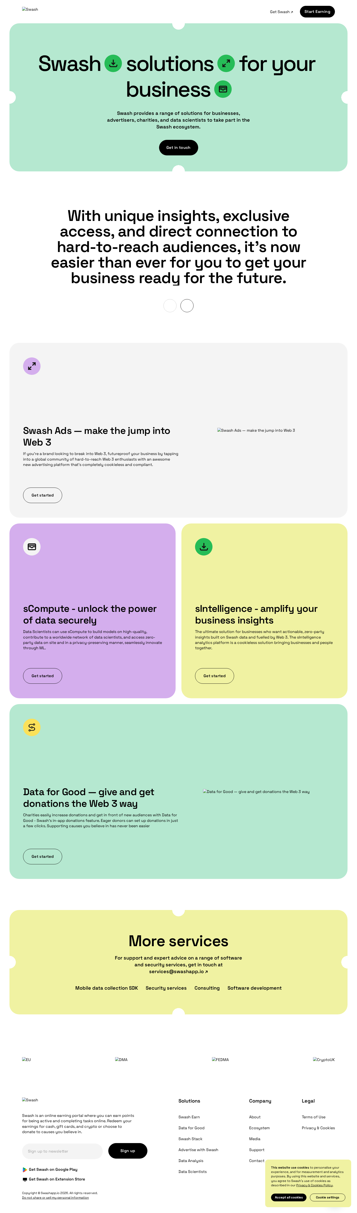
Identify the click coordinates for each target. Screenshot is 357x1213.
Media (254, 1138)
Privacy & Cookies (318, 1127)
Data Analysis (190, 1160)
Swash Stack (190, 1138)
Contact (256, 1160)
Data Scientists (192, 1171)
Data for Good (191, 1127)
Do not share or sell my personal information (55, 1198)
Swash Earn (189, 1117)
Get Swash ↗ (281, 11)
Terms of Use (313, 1117)
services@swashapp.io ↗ (178, 971)
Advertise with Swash (198, 1149)
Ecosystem (259, 1127)
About (255, 1117)
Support (256, 1149)
